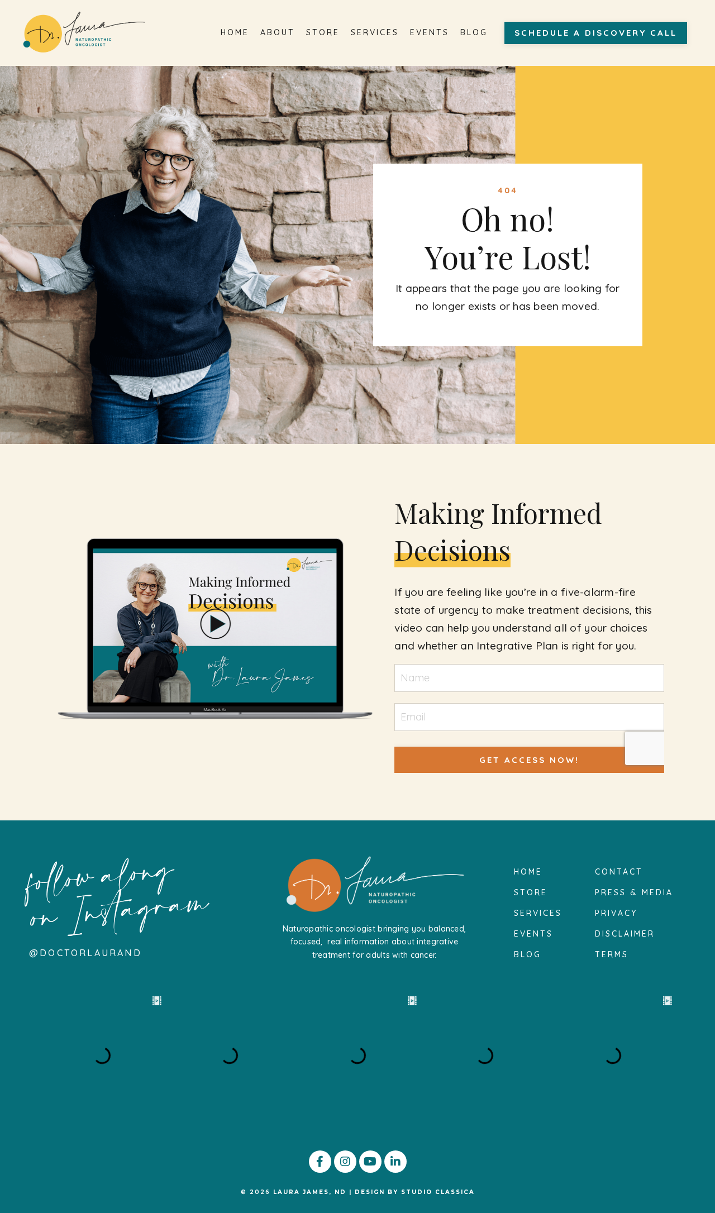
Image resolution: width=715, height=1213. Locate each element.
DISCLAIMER (625, 934)
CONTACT (619, 872)
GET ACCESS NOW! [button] (529, 759)
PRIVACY (616, 913)
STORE (323, 32)
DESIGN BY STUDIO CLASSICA (415, 1192)
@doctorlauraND (85, 952)
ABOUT (277, 32)
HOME (235, 32)
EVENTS (429, 32)
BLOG (474, 32)
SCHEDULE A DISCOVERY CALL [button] (595, 32)
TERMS (611, 954)
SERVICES (375, 32)
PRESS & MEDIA (634, 892)
